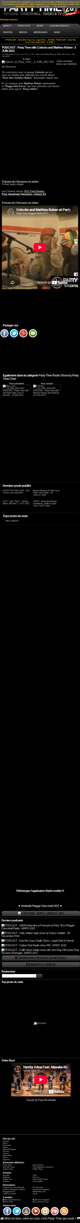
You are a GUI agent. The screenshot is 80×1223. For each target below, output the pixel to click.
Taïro (35, 1175)
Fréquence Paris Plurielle (13, 1187)
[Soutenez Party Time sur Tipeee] (54, 1215)
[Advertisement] (40, 135)
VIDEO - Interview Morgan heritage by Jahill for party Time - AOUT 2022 (45, 503)
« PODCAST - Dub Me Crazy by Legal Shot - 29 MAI (29, 40)
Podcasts (7, 1145)
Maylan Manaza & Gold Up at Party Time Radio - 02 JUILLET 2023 (46, 492)
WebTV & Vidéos (43, 965)
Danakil (6, 1175)
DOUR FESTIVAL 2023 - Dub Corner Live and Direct (16, 491)
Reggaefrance (9, 1191)
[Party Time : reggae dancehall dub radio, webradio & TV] (40, 9)
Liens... (36, 1193)
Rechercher (8, 971)
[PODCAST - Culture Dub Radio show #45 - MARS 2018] (33, 945)
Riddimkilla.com (39, 1191)
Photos (6, 1151)
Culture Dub (8, 1169)
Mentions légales (42, 1200)
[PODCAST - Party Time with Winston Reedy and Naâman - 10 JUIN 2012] (47, 388)
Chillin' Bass (38, 1169)
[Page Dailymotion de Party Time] (26, 1215)
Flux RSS (9, 1202)
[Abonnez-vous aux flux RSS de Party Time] (64, 1215)
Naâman (6, 1177)
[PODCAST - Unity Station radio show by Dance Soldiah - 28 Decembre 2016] (40, 936)
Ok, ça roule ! (60, 6)
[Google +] (23, 337)
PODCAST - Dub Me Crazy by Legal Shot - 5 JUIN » (50, 41)
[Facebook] (4, 337)
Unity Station (38, 1165)
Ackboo (6, 1181)
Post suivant (47, 383)
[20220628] (40, 1024)
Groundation (38, 1181)
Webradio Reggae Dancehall (43, 958)
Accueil (6, 1141)
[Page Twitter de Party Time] (16, 1215)
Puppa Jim (7, 1179)
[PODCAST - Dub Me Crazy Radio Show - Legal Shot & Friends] (37, 940)
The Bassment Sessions (43, 1167)
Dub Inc (36, 1177)
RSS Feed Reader (34, 191)
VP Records (38, 1187)
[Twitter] (13, 337)
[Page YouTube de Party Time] (35, 1215)
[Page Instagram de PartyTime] (45, 1215)
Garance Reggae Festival (14, 1189)
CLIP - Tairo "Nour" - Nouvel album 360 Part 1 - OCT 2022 (16, 502)
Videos (6, 1153)
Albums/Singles (9, 1149)
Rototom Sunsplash (41, 1189)
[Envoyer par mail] (32, 337)
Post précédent (16, 383)
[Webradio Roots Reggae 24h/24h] (41, 913)
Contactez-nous (42, 1202)
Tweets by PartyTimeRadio (41, 1100)
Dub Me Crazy (9, 1167)
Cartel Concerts (9, 1193)
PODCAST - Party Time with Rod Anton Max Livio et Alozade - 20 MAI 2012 (15, 392)
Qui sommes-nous (12, 1200)
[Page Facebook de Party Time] (7, 1215)
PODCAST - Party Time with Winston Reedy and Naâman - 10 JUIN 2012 (46, 392)
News (5, 1147)
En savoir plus (43, 6)
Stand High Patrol (40, 1179)
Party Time (9, 54)
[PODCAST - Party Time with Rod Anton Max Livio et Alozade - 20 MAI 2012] (17, 388)
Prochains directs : (9, 19)
